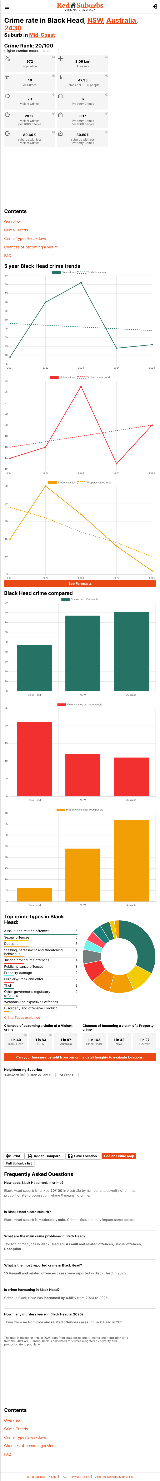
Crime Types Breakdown (26, 238)
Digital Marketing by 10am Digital (114, 1476)
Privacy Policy (80, 1476)
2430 (13, 28)
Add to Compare (47, 1156)
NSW (95, 20)
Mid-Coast (42, 35)
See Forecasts (80, 583)
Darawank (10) (15, 1075)
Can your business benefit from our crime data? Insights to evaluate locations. (80, 1057)
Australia (121, 20)
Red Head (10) (68, 1075)
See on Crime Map (119, 1156)
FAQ (7, 255)
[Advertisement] (80, 179)
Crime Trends (16, 230)
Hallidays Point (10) (41, 1075)
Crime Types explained (22, 1017)
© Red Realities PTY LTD (41, 1476)
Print (16, 1156)
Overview (12, 221)
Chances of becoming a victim (31, 247)
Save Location (85, 1156)
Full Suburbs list (19, 1163)
